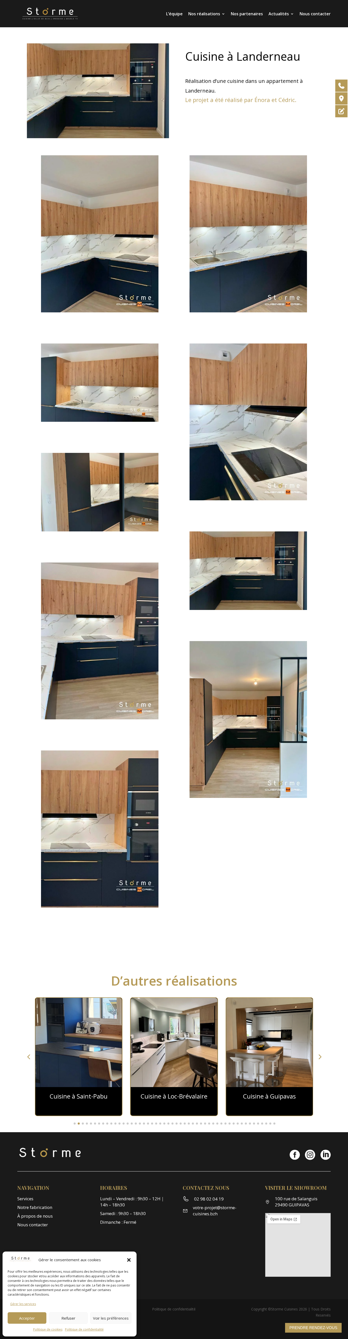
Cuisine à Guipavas (269, 1096)
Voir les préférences (111, 1318)
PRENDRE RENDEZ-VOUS (313, 1327)
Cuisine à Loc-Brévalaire (174, 1096)
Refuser (68, 1318)
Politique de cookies (47, 1329)
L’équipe (174, 14)
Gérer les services (23, 1304)
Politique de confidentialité (84, 1329)
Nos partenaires (247, 14)
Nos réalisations (204, 14)
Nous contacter (315, 14)
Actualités (279, 14)
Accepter (27, 1318)
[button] (128, 1260)
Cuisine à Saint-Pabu (79, 1096)
